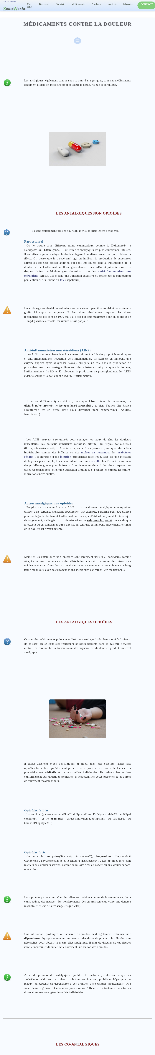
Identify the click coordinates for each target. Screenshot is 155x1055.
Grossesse (44, 4)
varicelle (94, 461)
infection (65, 456)
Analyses (96, 4)
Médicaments (78, 4)
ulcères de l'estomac (95, 452)
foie (62, 279)
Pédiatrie (60, 4)
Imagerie (112, 4)
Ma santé (29, 5)
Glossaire (128, 4)
